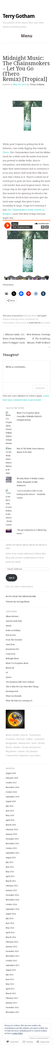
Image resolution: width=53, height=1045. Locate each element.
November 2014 (12, 900)
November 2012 (12, 1012)
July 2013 (9, 975)
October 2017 (11, 783)
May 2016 (10, 815)
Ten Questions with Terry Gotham (20, 682)
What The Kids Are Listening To (19, 701)
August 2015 (11, 858)
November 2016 (12, 787)
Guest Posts (10, 644)
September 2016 (12, 797)
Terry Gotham (18, 16)
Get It (11, 578)
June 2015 (10, 867)
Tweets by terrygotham (17, 601)
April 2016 (10, 820)
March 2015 (11, 881)
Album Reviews (12, 616)
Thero (6, 152)
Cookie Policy (17, 1033)
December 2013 (12, 951)
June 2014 (10, 923)
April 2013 (10, 989)
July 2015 (9, 862)
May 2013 (10, 984)
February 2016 (12, 830)
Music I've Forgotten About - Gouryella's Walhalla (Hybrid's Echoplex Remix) (29, 416)
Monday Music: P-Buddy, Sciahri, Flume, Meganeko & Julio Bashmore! (30, 482)
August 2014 (11, 914)
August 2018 (11, 773)
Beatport (6, 319)
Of (7, 673)
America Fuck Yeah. (14, 621)
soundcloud (29, 319)
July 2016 (9, 806)
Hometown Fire (12, 649)
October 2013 (11, 961)
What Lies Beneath (13, 696)
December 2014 (12, 895)
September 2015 (12, 853)
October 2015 (11, 848)
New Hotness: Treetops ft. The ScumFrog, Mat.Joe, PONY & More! (38, 340)
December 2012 (12, 1008)
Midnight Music (30, 316)
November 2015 (12, 844)
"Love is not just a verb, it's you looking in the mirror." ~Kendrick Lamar (31, 494)
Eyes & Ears (11, 635)
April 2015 (10, 876)
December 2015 (12, 839)
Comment (40, 388)
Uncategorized (12, 691)
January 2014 (11, 947)
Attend (8, 626)
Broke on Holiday (13, 630)
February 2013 (12, 998)
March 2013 (11, 993)
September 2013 (12, 965)
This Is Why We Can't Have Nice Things (22, 687)
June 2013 (10, 979)
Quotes (8, 677)
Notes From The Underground (21, 596)
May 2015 (10, 872)
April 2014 (10, 933)
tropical (24, 323)
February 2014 (12, 942)
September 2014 (12, 909)
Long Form (10, 654)
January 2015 (11, 890)
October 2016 (11, 792)
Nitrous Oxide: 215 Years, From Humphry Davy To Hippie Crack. (14, 338)
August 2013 (11, 970)
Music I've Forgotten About (17, 663)
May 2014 (10, 928)
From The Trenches (14, 640)
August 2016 (11, 801)
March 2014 (11, 937)
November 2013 (12, 956)
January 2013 (11, 1003)
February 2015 (12, 886)
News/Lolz (10, 668)
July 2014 (9, 919)
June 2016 (10, 811)
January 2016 (11, 834)
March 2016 (11, 825)
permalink (45, 323)
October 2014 (11, 904)
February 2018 (12, 778)
